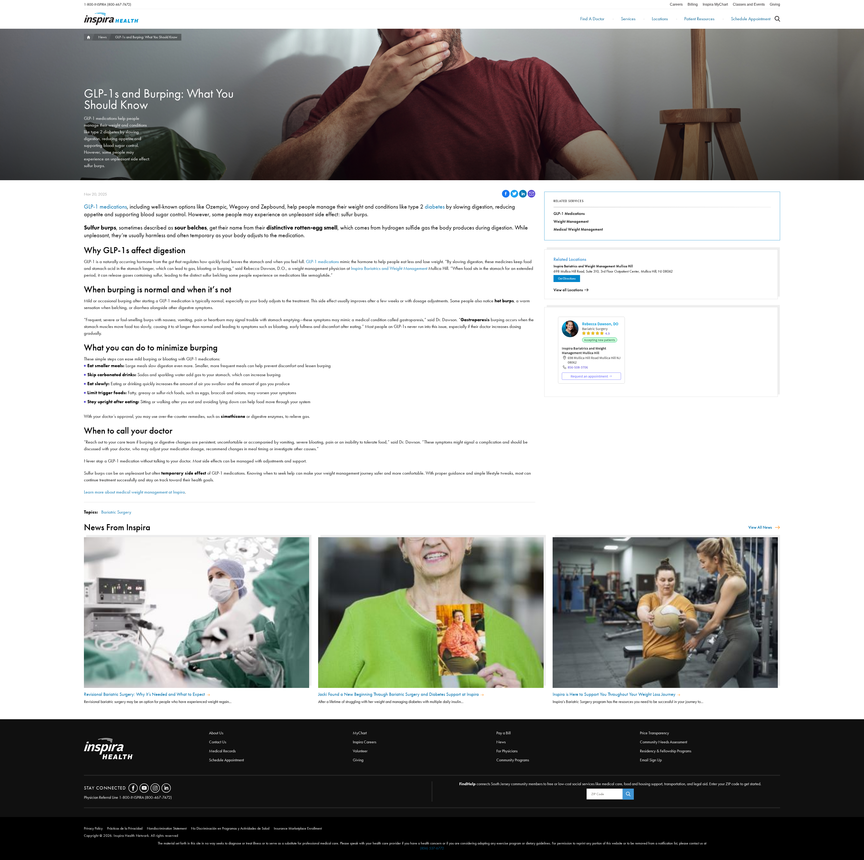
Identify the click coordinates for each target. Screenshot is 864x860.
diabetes (435, 206)
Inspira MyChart (715, 4)
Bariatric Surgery (116, 512)
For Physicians (507, 751)
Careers (676, 4)
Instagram (155, 788)
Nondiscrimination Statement (167, 828)
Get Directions (567, 278)
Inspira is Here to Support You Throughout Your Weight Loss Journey (614, 694)
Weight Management (571, 221)
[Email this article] (531, 196)
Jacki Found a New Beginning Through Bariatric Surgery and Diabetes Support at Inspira (398, 694)
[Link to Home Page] (146, 749)
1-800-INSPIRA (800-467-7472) (107, 4)
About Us (216, 733)
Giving (775, 4)
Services (628, 18)
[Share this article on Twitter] (515, 196)
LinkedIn (166, 788)
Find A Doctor (592, 18)
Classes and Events (749, 4)
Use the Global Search (777, 19)
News (102, 37)
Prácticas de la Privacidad (124, 828)
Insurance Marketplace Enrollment (298, 828)
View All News (760, 527)
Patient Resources (699, 18)
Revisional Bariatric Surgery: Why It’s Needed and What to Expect (144, 694)
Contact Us (217, 742)
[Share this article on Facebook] (506, 196)
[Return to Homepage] (111, 18)
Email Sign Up (651, 760)
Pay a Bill (503, 733)
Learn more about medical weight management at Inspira (134, 492)
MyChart (360, 733)
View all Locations (568, 290)
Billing (693, 4)
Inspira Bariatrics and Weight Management (389, 268)
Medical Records (222, 751)
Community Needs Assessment (663, 742)
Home (88, 37)
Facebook (133, 788)
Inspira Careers (364, 742)
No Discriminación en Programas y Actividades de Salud (230, 828)
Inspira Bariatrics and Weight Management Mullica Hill (593, 266)
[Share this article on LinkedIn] (523, 196)
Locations (660, 18)
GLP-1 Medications (569, 213)
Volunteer (360, 751)
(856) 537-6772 (432, 848)
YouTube (144, 788)
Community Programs (512, 760)
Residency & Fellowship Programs (665, 751)
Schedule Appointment (750, 18)
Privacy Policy (93, 828)
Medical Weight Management (578, 229)
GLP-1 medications (105, 206)
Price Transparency (654, 733)
